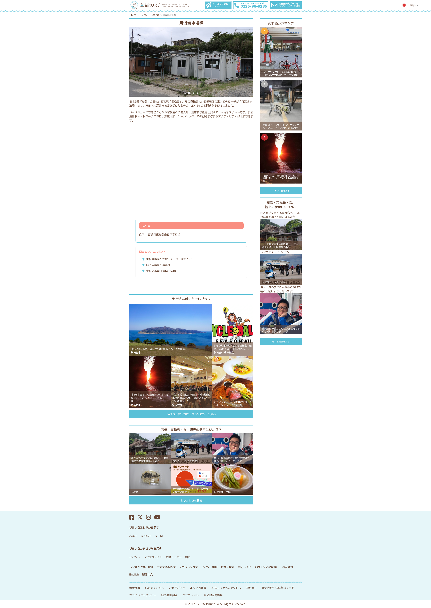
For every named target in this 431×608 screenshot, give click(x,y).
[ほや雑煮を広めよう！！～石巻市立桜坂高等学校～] (191, 479)
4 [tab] (197, 93)
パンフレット (191, 595)
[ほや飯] (150, 479)
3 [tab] (193, 93)
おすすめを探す (166, 567)
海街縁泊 (287, 567)
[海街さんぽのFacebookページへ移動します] (133, 517)
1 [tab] (185, 93)
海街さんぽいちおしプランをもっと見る (191, 414)
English (134, 574)
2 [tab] (189, 93)
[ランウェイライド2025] (191, 448)
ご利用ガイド (177, 588)
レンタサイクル (152, 557)
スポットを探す (188, 567)
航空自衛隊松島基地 (158, 265)
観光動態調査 (169, 595)
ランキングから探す (141, 567)
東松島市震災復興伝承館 (161, 271)
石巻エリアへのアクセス (226, 588)
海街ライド (244, 567)
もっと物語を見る (191, 500)
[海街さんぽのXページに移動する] (141, 517)
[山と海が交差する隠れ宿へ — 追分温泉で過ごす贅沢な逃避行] (150, 448)
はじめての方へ (154, 588)
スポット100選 (151, 15)
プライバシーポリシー (142, 595)
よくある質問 (198, 588)
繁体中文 (147, 574)
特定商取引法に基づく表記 (278, 588)
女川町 (159, 536)
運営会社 (251, 588)
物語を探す (227, 567)
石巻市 (133, 536)
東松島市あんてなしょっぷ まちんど (169, 259)
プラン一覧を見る (281, 190)
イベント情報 (209, 567)
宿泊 (188, 557)
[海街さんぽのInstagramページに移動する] (150, 517)
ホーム (137, 15)
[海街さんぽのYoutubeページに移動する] (159, 517)
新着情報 (134, 588)
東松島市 (146, 536)
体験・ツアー (174, 557)
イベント (134, 557)
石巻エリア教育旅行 (267, 567)
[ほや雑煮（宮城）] (233, 479)
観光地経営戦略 (213, 595)
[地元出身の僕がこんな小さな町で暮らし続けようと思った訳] (233, 448)
